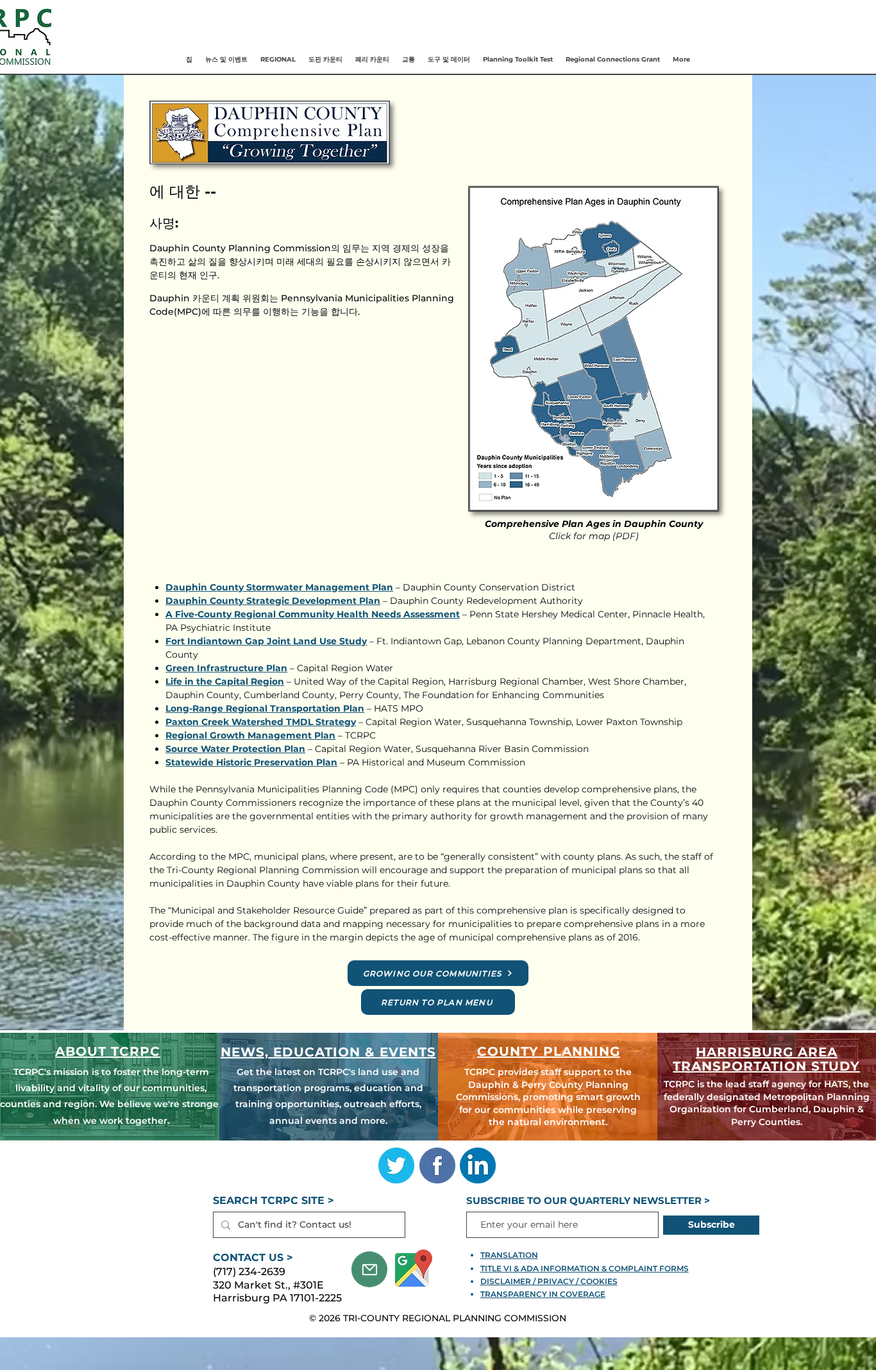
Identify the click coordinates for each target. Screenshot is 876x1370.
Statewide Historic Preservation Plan (251, 762)
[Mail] (369, 1269)
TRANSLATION (509, 1255)
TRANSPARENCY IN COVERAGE (542, 1294)
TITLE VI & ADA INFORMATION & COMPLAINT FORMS (584, 1268)
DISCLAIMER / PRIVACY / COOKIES (549, 1281)
